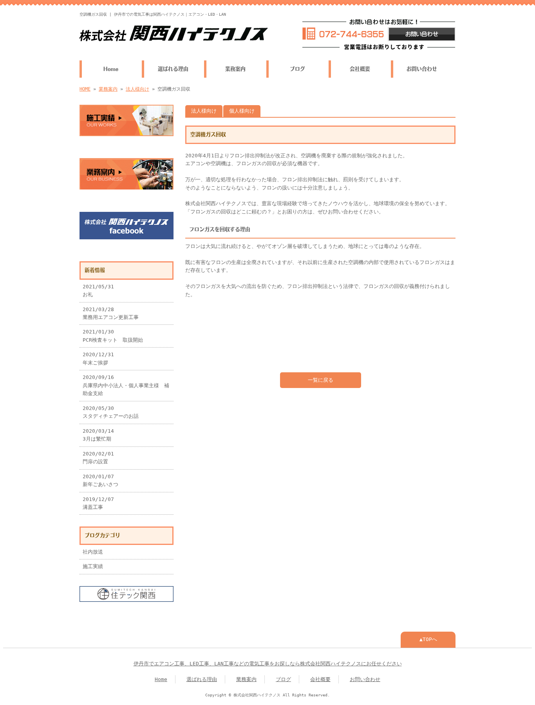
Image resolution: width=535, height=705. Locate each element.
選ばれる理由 (173, 68)
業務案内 (235, 68)
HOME (85, 89)
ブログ (297, 68)
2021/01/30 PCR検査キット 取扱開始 (113, 335)
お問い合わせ (422, 68)
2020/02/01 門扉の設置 (98, 458)
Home (110, 68)
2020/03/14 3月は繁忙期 (98, 435)
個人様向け (242, 111)
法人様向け (137, 89)
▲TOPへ (428, 639)
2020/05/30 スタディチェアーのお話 (111, 412)
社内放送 (93, 552)
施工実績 (93, 566)
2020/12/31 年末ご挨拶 (98, 358)
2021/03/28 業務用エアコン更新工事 (111, 313)
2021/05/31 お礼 (98, 290)
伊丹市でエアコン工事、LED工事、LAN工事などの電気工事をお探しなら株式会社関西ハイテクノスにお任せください (268, 664)
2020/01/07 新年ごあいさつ (100, 480)
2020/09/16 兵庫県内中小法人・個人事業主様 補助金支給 (126, 385)
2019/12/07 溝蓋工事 (98, 503)
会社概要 (360, 68)
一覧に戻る (320, 380)
